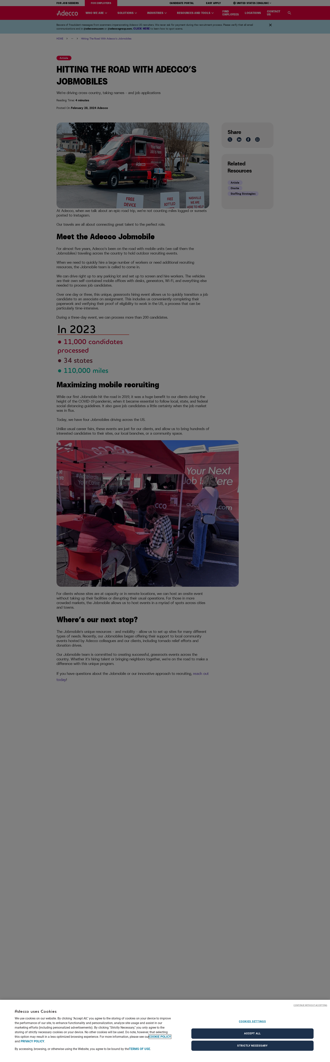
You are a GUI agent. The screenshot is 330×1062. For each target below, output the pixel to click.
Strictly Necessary (252, 1045)
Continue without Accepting (310, 1005)
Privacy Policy (32, 1041)
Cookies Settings (252, 1021)
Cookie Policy (160, 1037)
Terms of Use (139, 1049)
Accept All (252, 1033)
